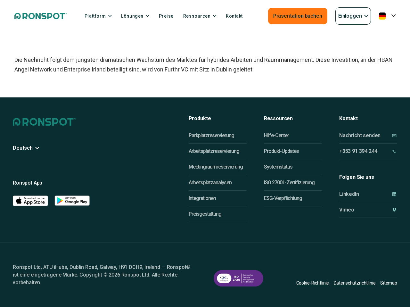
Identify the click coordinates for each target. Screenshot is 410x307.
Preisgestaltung (205, 214)
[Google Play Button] (72, 200)
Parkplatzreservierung (211, 135)
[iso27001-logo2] (238, 278)
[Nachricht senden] (394, 135)
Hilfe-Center (276, 135)
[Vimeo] (394, 209)
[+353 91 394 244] (394, 151)
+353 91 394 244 (358, 151)
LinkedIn (349, 194)
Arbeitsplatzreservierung (214, 151)
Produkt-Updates (281, 151)
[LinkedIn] (394, 194)
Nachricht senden (360, 135)
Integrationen (202, 198)
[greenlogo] (40, 16)
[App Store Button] (30, 200)
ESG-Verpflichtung (283, 198)
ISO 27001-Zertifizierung (289, 182)
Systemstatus (278, 167)
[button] (353, 16)
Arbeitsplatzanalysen (210, 182)
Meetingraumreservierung (216, 167)
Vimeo (346, 210)
